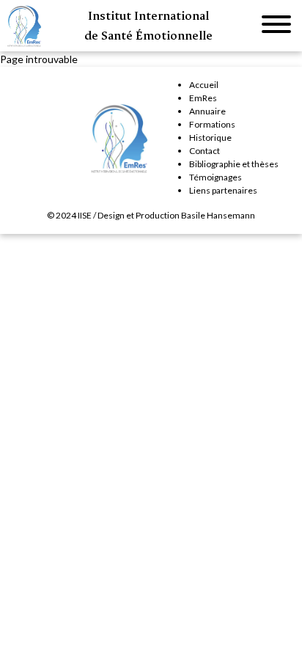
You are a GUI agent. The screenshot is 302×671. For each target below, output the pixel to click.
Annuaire (207, 111)
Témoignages (215, 177)
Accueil (203, 84)
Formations (212, 124)
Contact (204, 150)
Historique (210, 137)
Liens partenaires (223, 190)
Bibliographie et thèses (234, 163)
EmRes (203, 97)
